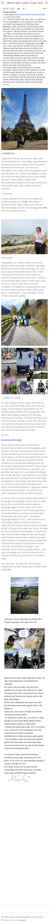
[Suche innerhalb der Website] (3, 3)
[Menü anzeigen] (46, 3)
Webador (22, 920)
